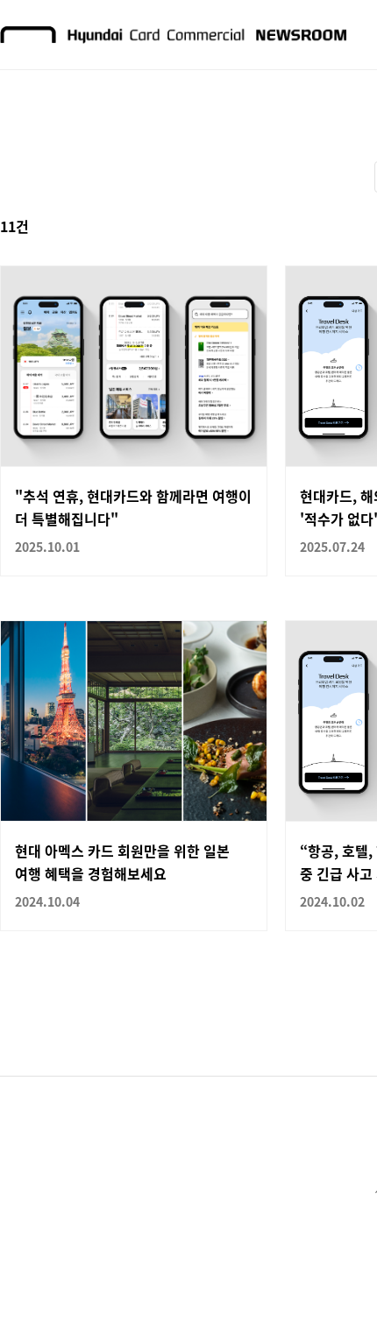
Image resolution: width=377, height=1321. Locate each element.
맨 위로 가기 (330, 1274)
